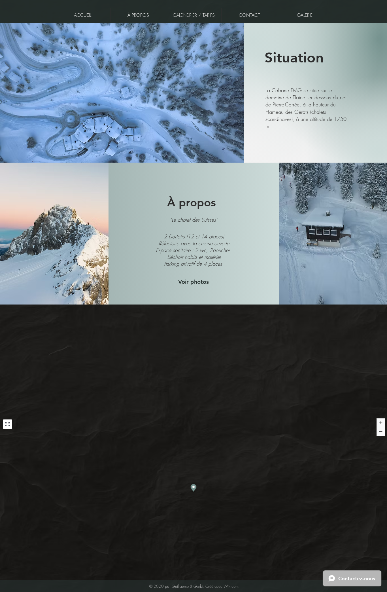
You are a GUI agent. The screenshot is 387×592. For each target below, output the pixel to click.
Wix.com (231, 586)
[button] (193, 281)
